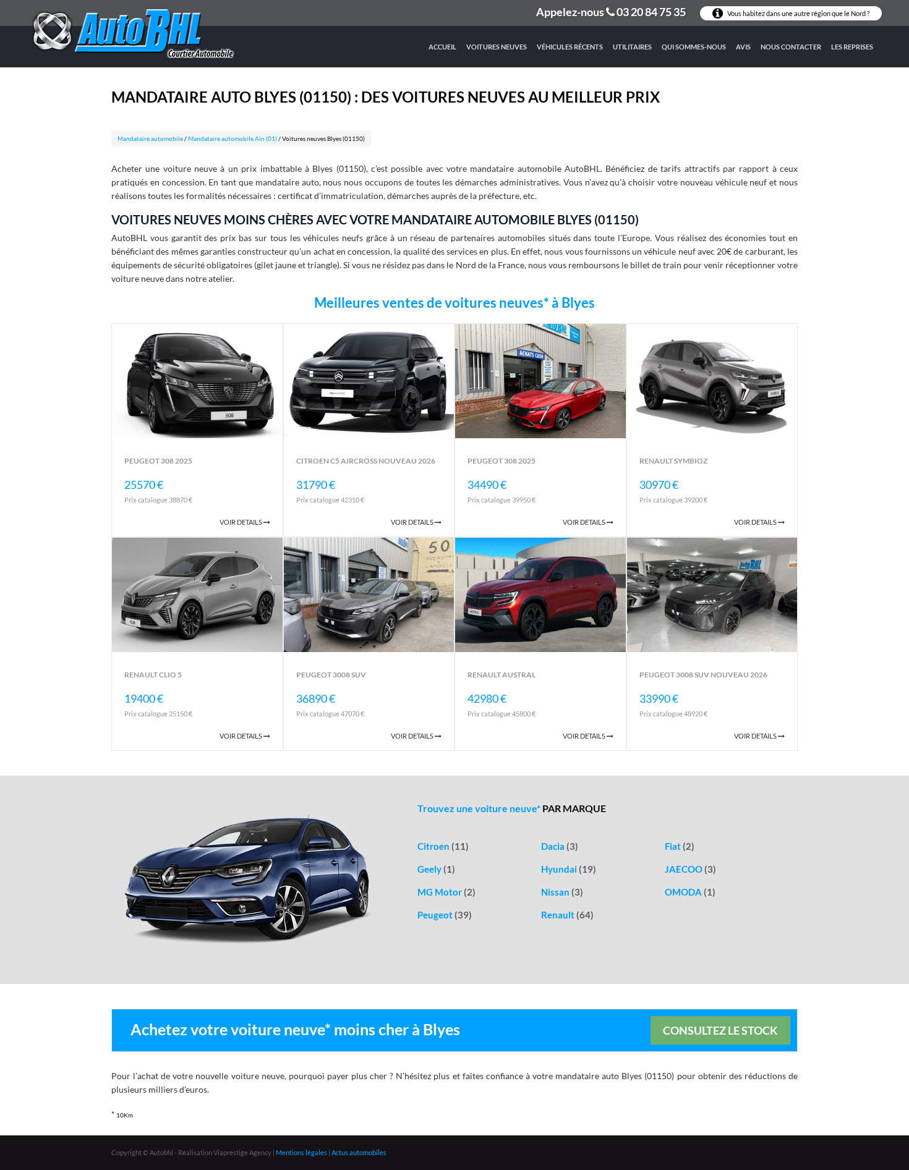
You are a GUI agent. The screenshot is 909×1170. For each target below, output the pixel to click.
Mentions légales (301, 1152)
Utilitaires (632, 47)
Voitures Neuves (496, 47)
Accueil (442, 47)
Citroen (443, 846)
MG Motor (446, 891)
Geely (436, 869)
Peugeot (444, 914)
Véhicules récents (570, 47)
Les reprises (852, 47)
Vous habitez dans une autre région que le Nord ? (797, 13)
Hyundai (568, 869)
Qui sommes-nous (694, 47)
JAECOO (690, 869)
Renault (567, 914)
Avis (743, 47)
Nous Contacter (791, 47)
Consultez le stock (720, 1030)
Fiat (679, 846)
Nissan (562, 891)
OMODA (690, 891)
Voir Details (241, 522)
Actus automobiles (358, 1152)
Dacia (559, 846)
